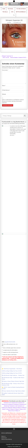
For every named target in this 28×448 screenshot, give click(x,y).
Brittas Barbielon (21, 11)
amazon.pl (6, 406)
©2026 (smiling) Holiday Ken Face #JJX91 (12, 373)
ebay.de (10, 407)
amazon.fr (10, 404)
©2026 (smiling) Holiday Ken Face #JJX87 (12, 371)
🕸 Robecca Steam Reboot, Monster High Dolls (13, 381)
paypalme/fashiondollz (10, 341)
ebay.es (13, 409)
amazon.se (4, 404)
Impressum (4, 437)
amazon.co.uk (13, 406)
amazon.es (23, 404)
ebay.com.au (11, 410)
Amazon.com (7, 402)
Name (4, 85)
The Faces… (11, 8)
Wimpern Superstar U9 (14, 20)
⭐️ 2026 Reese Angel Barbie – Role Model (12, 368)
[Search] (14, 1)
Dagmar (9, 22)
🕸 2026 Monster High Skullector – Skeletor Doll (13, 375)
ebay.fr (4, 409)
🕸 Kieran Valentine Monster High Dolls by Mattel (13, 391)
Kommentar (5, 70)
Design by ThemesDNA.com (14, 446)
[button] (14, 15)
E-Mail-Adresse (6, 90)
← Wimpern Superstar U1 (7, 56)
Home (3, 8)
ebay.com (4, 407)
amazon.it (16, 404)
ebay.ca (17, 410)
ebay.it (8, 409)
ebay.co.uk (22, 409)
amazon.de (15, 402)
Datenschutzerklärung (6, 439)
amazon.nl (21, 402)
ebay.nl (24, 407)
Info (12, 11)
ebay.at (15, 407)
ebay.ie (17, 409)
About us (3, 436)
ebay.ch (19, 407)
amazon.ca (21, 406)
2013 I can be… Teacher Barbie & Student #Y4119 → (15, 57)
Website (4, 94)
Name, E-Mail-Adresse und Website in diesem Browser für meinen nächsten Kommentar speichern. (13, 101)
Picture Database (21, 8)
